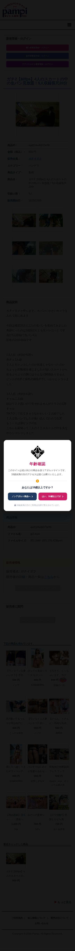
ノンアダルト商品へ (21, 496)
